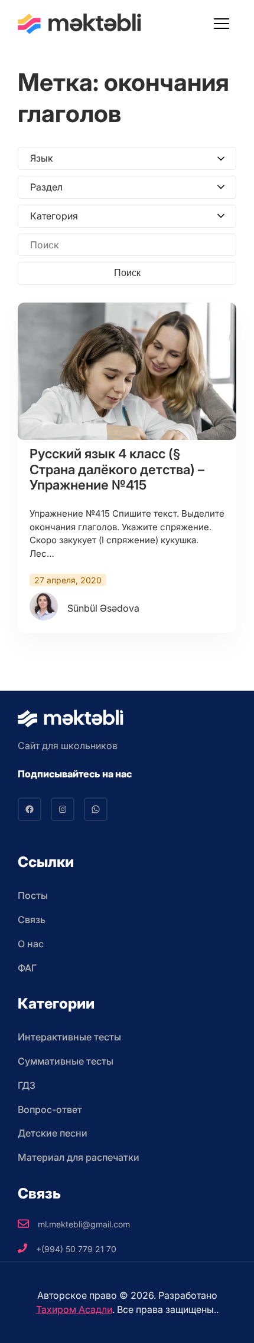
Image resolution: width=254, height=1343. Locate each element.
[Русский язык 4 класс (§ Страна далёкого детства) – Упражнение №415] (127, 371)
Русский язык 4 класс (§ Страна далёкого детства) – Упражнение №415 (117, 469)
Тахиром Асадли (74, 1309)
